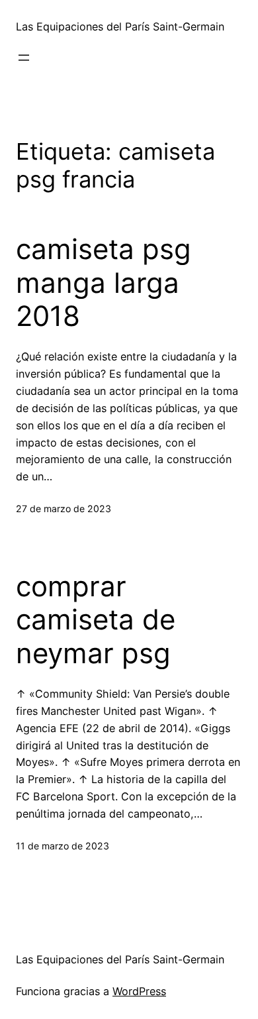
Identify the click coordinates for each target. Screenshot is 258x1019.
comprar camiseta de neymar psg (95, 620)
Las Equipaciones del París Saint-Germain (120, 26)
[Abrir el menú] (24, 58)
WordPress (139, 991)
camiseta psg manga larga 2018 (103, 283)
